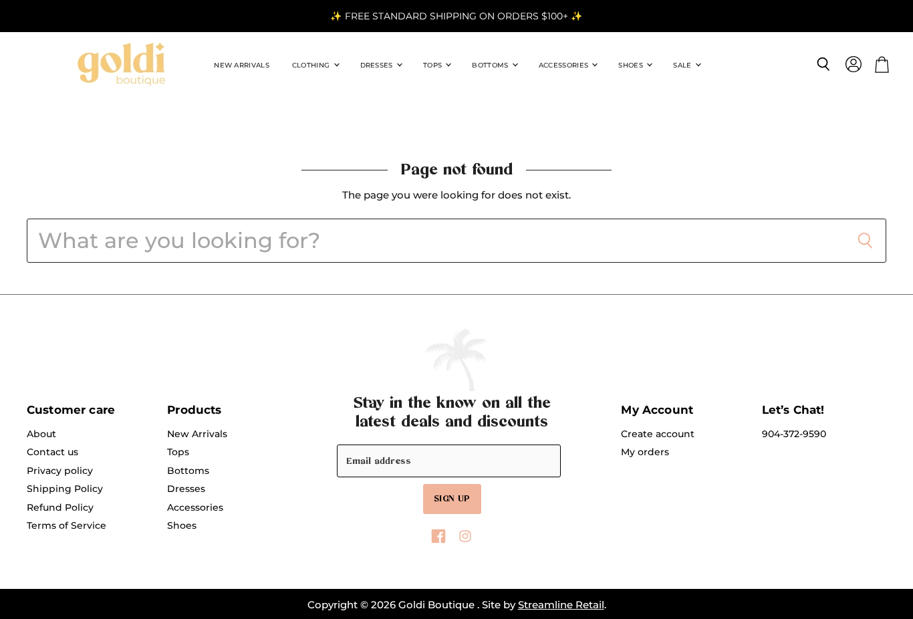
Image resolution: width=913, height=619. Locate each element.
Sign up (452, 498)
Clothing (312, 65)
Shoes (631, 65)
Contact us (52, 452)
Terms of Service (66, 525)
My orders (645, 452)
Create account (657, 434)
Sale (683, 65)
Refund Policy (60, 507)
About (41, 434)
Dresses (377, 65)
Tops (433, 65)
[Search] (865, 240)
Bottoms (491, 65)
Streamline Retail (561, 604)
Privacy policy (60, 471)
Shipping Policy (65, 489)
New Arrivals (241, 65)
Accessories (565, 65)
